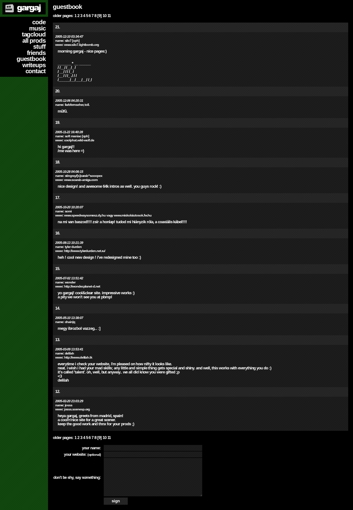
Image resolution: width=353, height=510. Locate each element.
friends (36, 52)
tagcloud (34, 34)
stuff (39, 46)
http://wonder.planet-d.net (82, 286)
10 (104, 15)
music (37, 28)
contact (35, 71)
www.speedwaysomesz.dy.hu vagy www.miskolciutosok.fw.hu (108, 215)
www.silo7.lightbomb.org (81, 45)
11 (109, 15)
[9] (99, 15)
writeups (34, 65)
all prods (34, 40)
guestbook (31, 58)
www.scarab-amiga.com (80, 180)
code (39, 22)
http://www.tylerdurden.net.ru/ (84, 251)
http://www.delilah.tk (78, 357)
